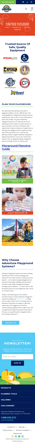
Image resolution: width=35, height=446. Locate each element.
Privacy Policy (7, 430)
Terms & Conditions (22, 430)
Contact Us (10, 323)
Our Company (7, 406)
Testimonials (17, 433)
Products (6, 388)
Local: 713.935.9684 (7, 420)
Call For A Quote (8, 2)
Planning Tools (16, 27)
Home (7, 27)
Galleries (6, 400)
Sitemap (22, 427)
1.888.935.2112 (21, 299)
